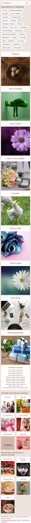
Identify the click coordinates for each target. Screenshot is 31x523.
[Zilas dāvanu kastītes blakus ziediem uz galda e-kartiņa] (15, 350)
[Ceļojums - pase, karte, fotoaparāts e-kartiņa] (15, 315)
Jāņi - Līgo (14, 27)
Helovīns (19, 24)
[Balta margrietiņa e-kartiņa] (15, 280)
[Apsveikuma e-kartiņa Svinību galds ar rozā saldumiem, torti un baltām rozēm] (7, 488)
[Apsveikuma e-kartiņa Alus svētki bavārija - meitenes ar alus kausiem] (7, 406)
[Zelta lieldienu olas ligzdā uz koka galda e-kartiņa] (15, 71)
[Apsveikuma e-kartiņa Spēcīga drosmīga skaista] (23, 443)
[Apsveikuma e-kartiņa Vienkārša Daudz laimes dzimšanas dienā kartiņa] (7, 443)
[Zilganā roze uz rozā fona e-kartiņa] (15, 245)
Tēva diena (21, 41)
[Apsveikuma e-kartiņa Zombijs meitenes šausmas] (23, 469)
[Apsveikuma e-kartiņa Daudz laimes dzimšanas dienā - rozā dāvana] (7, 424)
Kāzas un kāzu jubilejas (9, 34)
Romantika (23, 37)
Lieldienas (22, 34)
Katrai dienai (18, 30)
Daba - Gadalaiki (16, 13)
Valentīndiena (6, 44)
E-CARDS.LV (6, 3)
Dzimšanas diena (16, 17)
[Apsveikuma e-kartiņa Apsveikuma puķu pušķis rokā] (23, 488)
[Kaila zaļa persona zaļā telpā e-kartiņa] (15, 106)
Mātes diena (5, 37)
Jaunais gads (24, 27)
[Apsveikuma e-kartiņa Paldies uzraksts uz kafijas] (7, 506)
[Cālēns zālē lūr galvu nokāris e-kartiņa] (15, 210)
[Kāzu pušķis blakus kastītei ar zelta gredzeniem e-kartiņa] (15, 175)
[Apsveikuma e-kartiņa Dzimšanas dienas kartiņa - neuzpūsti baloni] (7, 467)
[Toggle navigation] (27, 3)
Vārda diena (16, 44)
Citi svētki (5, 13)
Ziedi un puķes (6, 47)
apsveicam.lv (26, 520)
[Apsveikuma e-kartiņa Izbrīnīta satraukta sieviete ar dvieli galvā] (23, 424)
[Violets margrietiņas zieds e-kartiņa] (15, 141)
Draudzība (5, 17)
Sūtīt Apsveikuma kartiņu (9, 520)
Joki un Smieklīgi (7, 30)
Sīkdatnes (4, 522)
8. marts (4, 10)
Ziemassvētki (17, 47)
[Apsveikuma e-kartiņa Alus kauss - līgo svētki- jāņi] (23, 406)
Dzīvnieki (5, 20)
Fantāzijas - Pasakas (8, 24)
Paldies (14, 37)
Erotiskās (13, 20)
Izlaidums (5, 27)
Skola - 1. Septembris (8, 41)
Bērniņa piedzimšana (16, 10)
